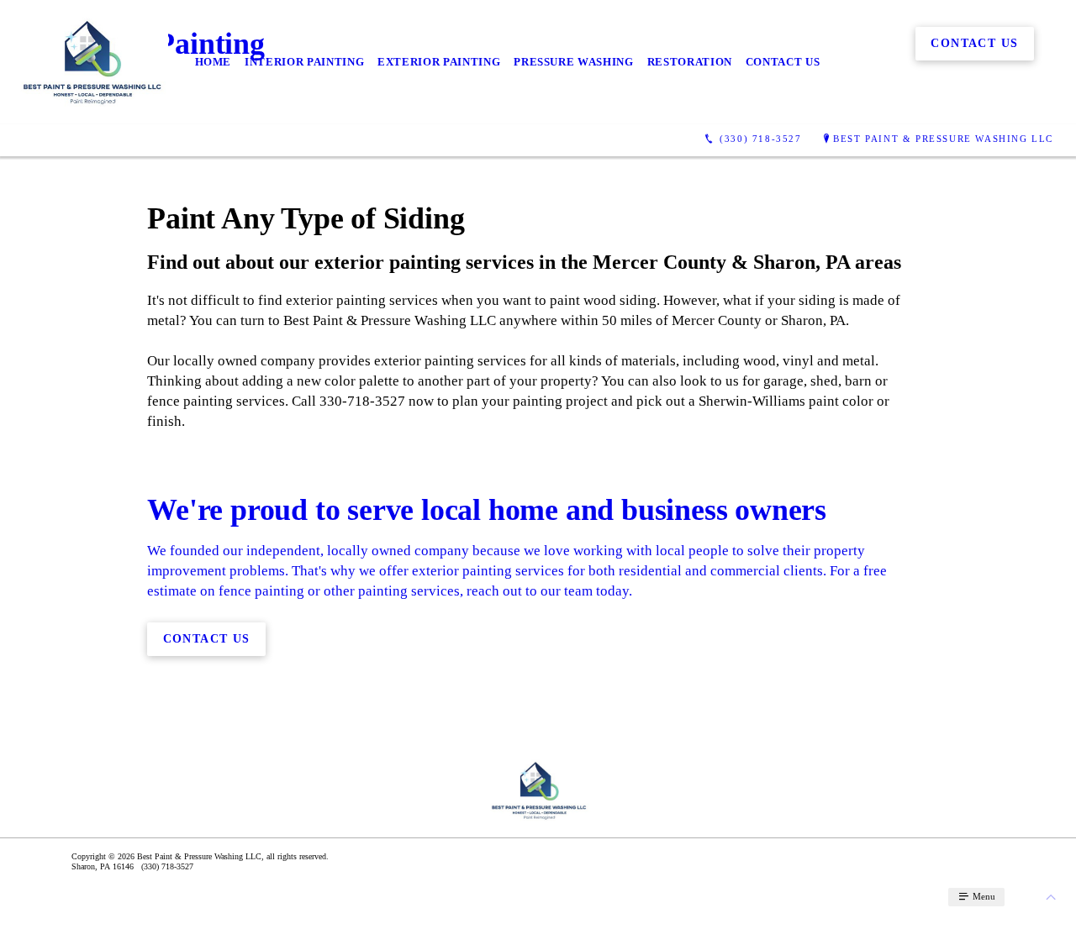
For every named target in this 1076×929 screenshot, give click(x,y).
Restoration (689, 61)
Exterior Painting (438, 61)
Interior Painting (304, 61)
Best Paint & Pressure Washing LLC (943, 139)
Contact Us (783, 61)
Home (213, 61)
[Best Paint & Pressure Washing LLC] (90, 62)
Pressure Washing (573, 61)
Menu (982, 896)
